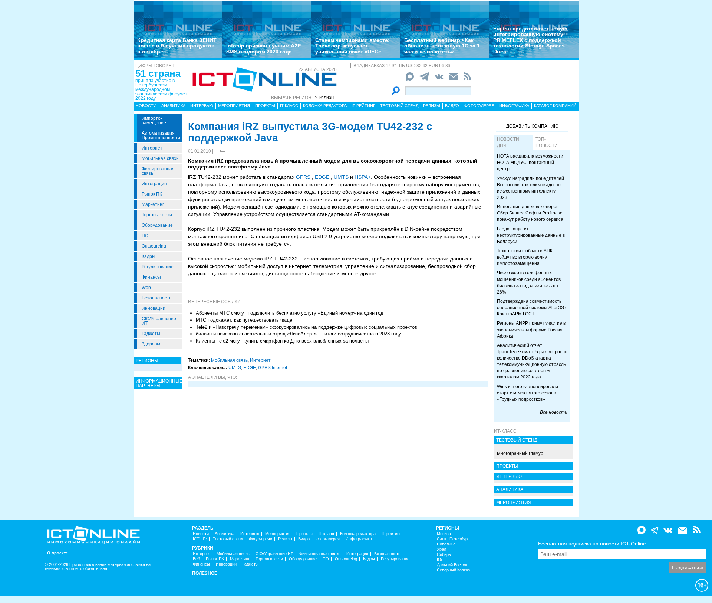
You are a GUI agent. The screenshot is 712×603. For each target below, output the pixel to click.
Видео (452, 106)
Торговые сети (157, 215)
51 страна (158, 73)
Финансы (151, 277)
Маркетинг (153, 204)
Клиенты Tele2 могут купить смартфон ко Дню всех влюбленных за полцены (282, 341)
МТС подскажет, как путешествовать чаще (244, 320)
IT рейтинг (363, 106)
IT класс (289, 106)
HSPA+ (363, 177)
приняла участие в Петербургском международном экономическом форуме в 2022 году (161, 89)
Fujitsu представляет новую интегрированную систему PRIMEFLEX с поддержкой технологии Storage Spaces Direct (530, 40)
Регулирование (158, 267)
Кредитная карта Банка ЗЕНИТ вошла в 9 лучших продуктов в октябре (177, 46)
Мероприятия (234, 106)
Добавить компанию (532, 126)
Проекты (265, 106)
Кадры (148, 256)
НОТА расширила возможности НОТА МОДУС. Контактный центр (530, 162)
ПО (145, 235)
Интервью (201, 106)
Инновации (153, 308)
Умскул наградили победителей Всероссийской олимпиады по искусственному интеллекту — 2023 (530, 188)
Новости (146, 106)
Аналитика (173, 106)
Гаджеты (151, 333)
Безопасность (156, 298)
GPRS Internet (272, 367)
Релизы (431, 106)
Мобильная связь (160, 158)
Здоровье (152, 344)
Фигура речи (260, 539)
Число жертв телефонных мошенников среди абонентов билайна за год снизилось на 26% (529, 282)
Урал (441, 549)
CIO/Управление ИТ (159, 321)
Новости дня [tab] (508, 142)
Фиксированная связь (158, 171)
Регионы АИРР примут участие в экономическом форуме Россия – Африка (531, 329)
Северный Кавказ (453, 570)
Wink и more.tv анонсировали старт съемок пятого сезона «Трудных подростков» (527, 393)
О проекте (57, 553)
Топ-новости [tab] (546, 142)
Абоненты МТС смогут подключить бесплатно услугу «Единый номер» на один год (289, 313)
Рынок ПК (152, 194)
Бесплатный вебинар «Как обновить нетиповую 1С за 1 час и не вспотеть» (442, 46)
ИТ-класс (505, 431)
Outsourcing (154, 246)
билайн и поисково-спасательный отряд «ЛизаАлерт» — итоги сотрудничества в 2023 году (298, 334)
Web (146, 287)
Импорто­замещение (154, 120)
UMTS (341, 177)
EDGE (322, 177)
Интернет (152, 148)
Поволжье (446, 544)
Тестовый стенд (399, 106)
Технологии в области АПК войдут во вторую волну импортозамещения (525, 257)
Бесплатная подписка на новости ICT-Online (592, 543)
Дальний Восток (452, 565)
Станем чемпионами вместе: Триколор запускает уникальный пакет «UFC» (352, 46)
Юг (439, 560)
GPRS (303, 177)
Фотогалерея (479, 106)
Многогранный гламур (520, 453)
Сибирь (444, 555)
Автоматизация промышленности (161, 135)
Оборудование (157, 225)
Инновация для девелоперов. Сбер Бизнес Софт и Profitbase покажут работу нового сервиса (530, 213)
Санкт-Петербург (453, 539)
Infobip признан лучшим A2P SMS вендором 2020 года (263, 48)
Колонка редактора (325, 106)
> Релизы (324, 97)
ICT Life (200, 539)
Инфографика (514, 106)
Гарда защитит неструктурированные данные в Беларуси (531, 235)
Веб (196, 559)
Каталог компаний (555, 106)
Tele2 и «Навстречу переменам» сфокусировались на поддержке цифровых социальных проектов (306, 327)
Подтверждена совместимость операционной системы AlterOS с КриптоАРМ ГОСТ (532, 308)
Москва (444, 534)
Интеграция (154, 183)
